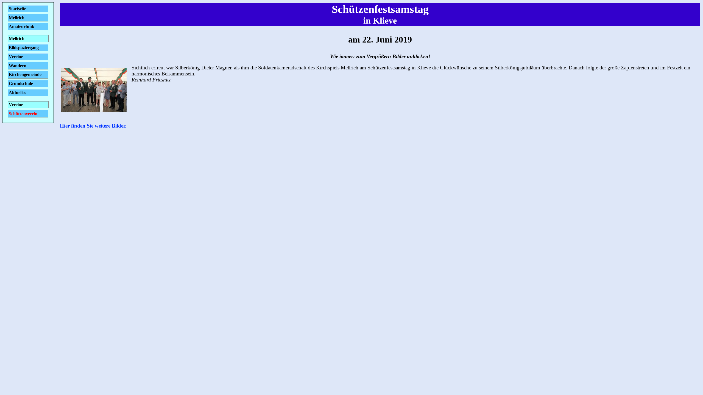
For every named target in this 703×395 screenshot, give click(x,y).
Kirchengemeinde (25, 74)
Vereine (16, 56)
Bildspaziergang (24, 47)
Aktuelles (17, 92)
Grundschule (21, 83)
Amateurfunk (21, 26)
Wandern (17, 65)
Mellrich (16, 17)
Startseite (17, 8)
